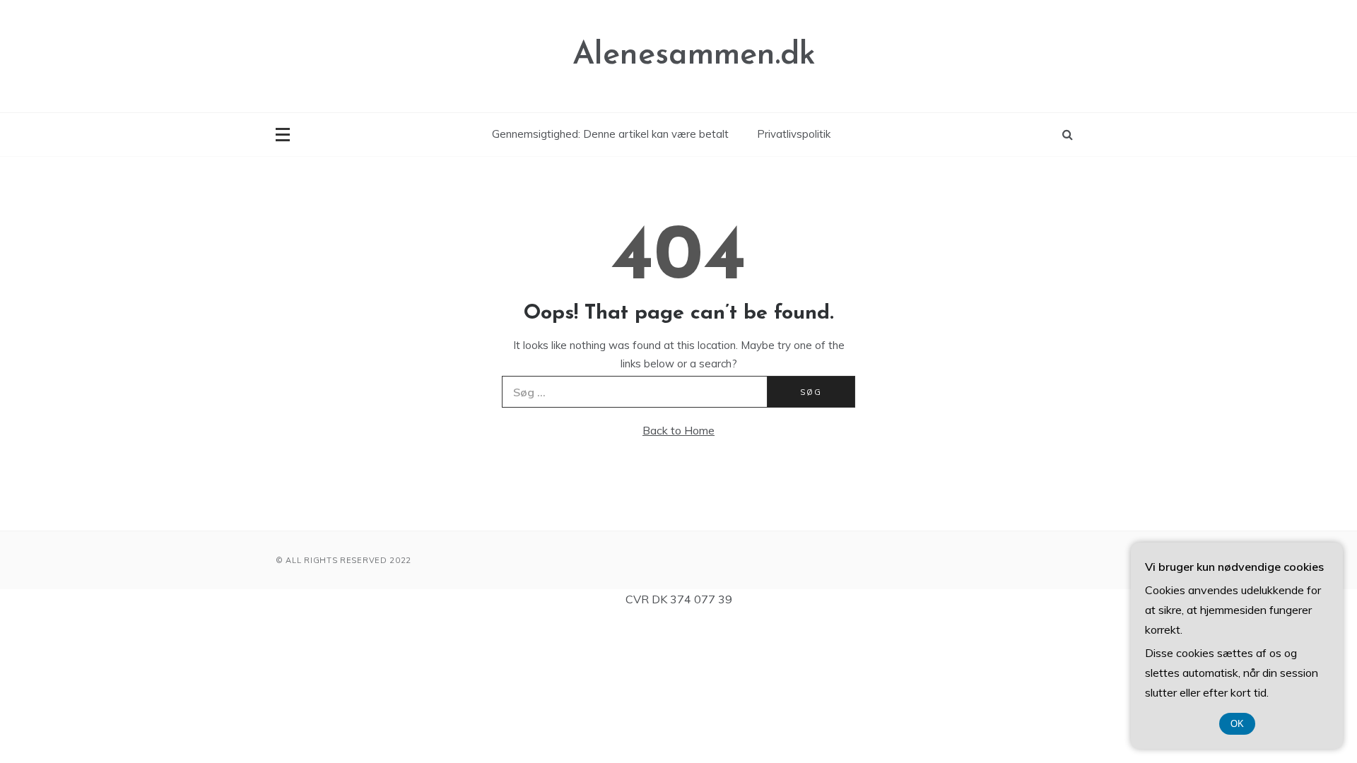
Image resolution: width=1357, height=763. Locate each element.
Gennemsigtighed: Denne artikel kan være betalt (610, 134)
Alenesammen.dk (694, 55)
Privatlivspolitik (793, 134)
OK (1237, 723)
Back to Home (678, 430)
